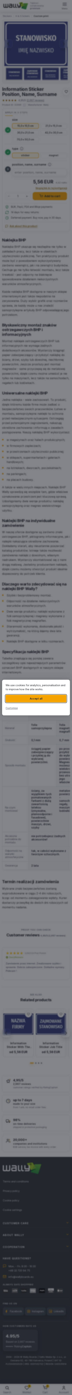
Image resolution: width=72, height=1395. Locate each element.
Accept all (36, 698)
